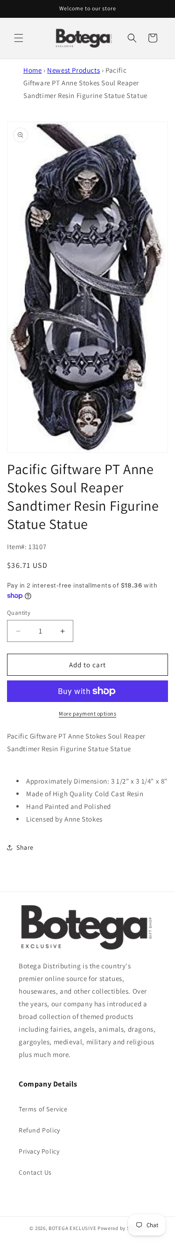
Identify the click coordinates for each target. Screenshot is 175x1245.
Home (32, 70)
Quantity (18, 613)
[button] (18, 38)
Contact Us (35, 1172)
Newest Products (73, 70)
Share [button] (25, 847)
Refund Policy (39, 1130)
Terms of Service (43, 1109)
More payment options (87, 713)
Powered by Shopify (122, 1228)
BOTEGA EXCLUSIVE (72, 1228)
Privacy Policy (39, 1151)
